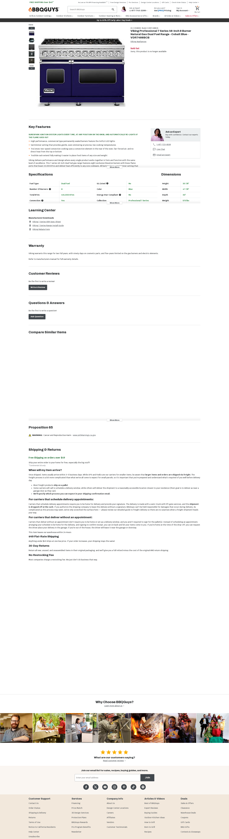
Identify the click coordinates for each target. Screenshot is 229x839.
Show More (114, 167)
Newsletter (76, 832)
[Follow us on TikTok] (133, 787)
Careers (110, 813)
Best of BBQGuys (151, 803)
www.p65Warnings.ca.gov (84, 435)
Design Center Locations (150, 2)
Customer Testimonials (117, 827)
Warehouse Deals (188, 813)
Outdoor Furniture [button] (85, 16)
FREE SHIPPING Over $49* (42, 2)
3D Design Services (80, 813)
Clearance (185, 808)
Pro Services (133, 2)
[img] (82, 73)
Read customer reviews (113, 760)
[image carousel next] (32, 68)
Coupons (184, 817)
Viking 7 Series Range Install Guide (48, 225)
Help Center (34, 832)
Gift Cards (165, 2)
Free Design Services (118, 2)
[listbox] (32, 48)
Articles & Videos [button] (172, 16)
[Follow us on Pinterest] (124, 787)
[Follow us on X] (95, 787)
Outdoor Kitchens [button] (64, 16)
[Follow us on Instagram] (114, 787)
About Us (111, 803)
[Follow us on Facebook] (86, 787)
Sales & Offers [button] (191, 16)
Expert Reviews (151, 808)
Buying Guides (150, 813)
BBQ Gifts (185, 827)
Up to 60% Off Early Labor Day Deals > (114, 20)
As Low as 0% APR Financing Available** (93, 2)
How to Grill (149, 822)
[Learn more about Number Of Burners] (50, 189)
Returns (32, 817)
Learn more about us (113, 706)
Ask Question (37, 317)
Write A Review (38, 287)
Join (147, 777)
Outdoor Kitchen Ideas (154, 817)
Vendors (110, 822)
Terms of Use (34, 822)
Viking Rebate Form (41, 229)
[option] (32, 36)
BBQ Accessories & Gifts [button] (136, 16)
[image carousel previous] (32, 28)
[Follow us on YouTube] (105, 787)
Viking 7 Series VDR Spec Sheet (46, 221)
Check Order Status (179, 2)
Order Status (34, 808)
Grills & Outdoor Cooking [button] (40, 16)
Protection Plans (79, 817)
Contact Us (34, 803)
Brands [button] (156, 16)
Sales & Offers (187, 803)
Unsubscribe (34, 836)
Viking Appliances (138, 41)
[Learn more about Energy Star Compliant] (120, 194)
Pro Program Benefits (81, 827)
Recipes (147, 832)
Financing (76, 803)
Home (31, 24)
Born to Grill (149, 827)
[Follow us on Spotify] (143, 787)
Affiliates (111, 817)
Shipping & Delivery (37, 813)
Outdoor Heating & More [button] (109, 16)
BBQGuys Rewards (80, 822)
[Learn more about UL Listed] (107, 183)
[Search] (113, 9)
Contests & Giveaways (190, 832)
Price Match (77, 808)
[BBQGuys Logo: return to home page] (47, 9)
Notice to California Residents (42, 827)
